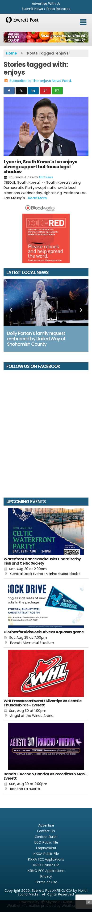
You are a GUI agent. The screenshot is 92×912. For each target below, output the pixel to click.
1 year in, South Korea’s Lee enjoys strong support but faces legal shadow (40, 166)
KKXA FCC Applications (46, 859)
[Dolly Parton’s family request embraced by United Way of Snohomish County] (46, 302)
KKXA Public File (46, 853)
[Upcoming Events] (46, 531)
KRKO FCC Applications (46, 870)
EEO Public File (46, 842)
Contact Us (46, 830)
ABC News (46, 177)
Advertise (46, 825)
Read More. (38, 197)
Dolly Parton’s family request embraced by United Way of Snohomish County (36, 338)
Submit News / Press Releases (46, 8)
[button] (83, 22)
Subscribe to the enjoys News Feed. (40, 80)
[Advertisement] (46, 37)
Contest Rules (46, 836)
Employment (46, 847)
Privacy (46, 876)
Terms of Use (46, 881)
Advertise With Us (46, 3)
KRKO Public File (46, 864)
